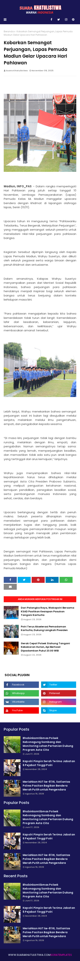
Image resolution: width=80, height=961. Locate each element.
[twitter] (58, 19)
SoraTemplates (61, 955)
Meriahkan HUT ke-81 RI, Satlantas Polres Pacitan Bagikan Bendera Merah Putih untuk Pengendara (46, 785)
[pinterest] (73, 19)
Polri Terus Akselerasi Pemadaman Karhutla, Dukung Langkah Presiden (44, 628)
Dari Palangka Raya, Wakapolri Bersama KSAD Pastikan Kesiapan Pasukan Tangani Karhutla (47, 611)
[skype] (58, 710)
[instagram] (66, 19)
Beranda (9, 31)
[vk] (21, 702)
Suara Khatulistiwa (17, 70)
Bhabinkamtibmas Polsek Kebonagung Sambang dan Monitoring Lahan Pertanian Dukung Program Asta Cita (48, 744)
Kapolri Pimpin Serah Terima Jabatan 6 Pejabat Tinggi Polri (49, 763)
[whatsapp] (21, 693)
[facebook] (51, 19)
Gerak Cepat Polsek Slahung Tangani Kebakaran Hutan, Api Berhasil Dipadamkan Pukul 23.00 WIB (45, 647)
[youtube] (21, 710)
